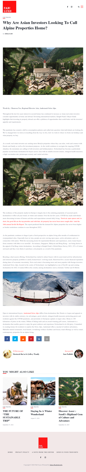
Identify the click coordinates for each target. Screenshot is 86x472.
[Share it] (39, 339)
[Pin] (31, 339)
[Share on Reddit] (23, 339)
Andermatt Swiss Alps (31, 313)
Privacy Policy (22, 452)
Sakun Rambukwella (56, 465)
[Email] (47, 339)
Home (10, 452)
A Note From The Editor (43, 452)
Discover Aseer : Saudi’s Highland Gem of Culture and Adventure (71, 415)
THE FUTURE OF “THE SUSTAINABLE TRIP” (13, 415)
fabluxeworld (9, 34)
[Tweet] (15, 339)
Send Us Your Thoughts (67, 452)
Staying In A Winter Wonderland (41, 412)
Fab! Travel (7, 17)
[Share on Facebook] (7, 339)
